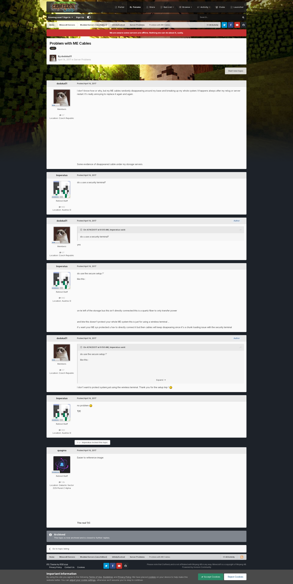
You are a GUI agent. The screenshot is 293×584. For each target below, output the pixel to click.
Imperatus (62, 175)
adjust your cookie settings (83, 580)
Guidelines (108, 577)
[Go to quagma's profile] (61, 464)
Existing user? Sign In (59, 17)
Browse (186, 7)
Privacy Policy (55, 567)
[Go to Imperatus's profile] (61, 189)
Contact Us (69, 567)
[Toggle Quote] (81, 229)
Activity (204, 7)
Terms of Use (95, 577)
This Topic (231, 17)
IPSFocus (64, 564)
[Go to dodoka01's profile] (53, 58)
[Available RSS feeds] (241, 557)
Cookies (81, 567)
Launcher (238, 7)
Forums (136, 7)
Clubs (222, 7)
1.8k (63, 482)
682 (63, 207)
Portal (121, 7)
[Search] (243, 17)
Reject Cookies (235, 576)
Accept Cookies (211, 576)
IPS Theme (51, 564)
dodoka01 (66, 56)
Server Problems (82, 59)
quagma (61, 450)
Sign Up (80, 17)
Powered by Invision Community (196, 567)
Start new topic (235, 71)
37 (62, 115)
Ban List (167, 7)
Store (152, 7)
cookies (152, 577)
